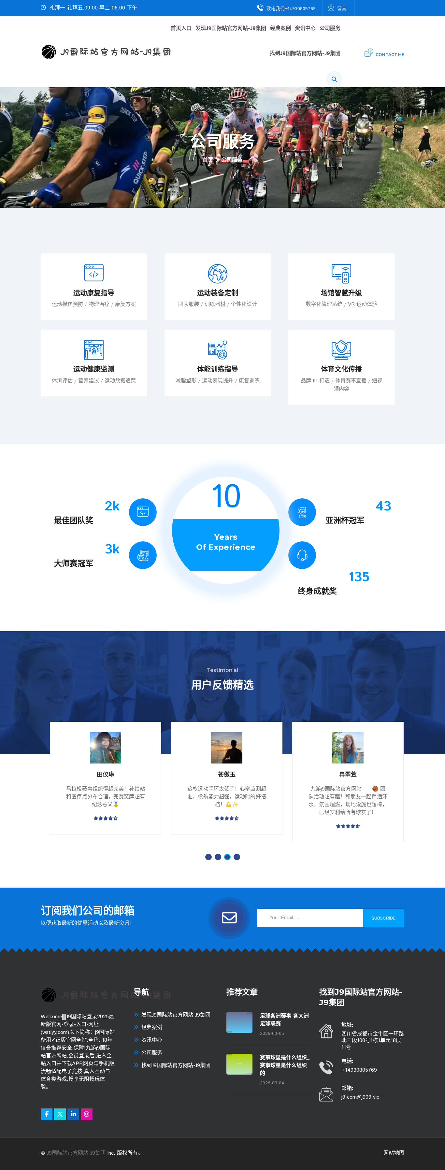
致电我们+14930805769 (291, 9)
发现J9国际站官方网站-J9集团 (230, 28)
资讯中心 (305, 28)
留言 (341, 9)
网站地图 (393, 1153)
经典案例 (280, 28)
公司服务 (330, 28)
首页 (208, 160)
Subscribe (383, 918)
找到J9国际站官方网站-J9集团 (305, 53)
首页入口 (181, 28)
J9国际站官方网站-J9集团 (76, 1153)
